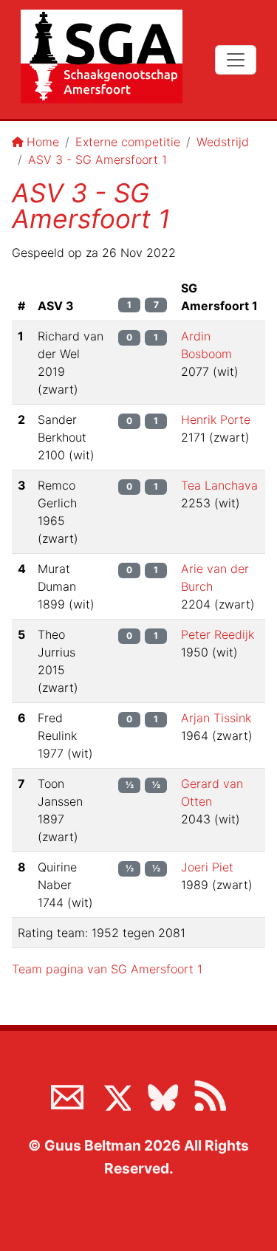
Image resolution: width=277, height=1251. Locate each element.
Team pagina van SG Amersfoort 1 (107, 969)
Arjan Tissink (216, 717)
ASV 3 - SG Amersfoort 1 (97, 159)
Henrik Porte (215, 419)
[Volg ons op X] (114, 1094)
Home (43, 141)
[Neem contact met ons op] (67, 1094)
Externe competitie (127, 141)
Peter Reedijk (217, 634)
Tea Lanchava (219, 485)
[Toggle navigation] (235, 60)
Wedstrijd (222, 141)
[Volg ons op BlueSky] (162, 1094)
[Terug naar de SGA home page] (101, 56)
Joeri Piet (207, 867)
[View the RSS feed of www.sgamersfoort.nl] (210, 1094)
